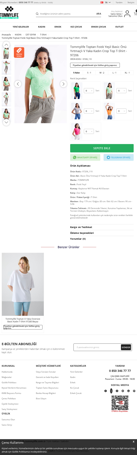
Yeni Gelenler (76, 371)
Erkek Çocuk (76, 393)
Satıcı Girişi (7, 424)
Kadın (41, 26)
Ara (98, 13)
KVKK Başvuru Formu (11, 393)
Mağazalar (7, 377)
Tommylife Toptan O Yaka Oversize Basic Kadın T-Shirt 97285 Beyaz (23, 320)
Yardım (119, 2)
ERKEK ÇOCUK (98, 26)
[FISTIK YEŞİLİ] (110, 90)
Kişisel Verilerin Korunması (14, 387)
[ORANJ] (110, 111)
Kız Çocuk (74, 387)
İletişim (131, 2)
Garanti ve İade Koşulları (47, 377)
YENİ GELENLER (21, 26)
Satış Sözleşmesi (9, 409)
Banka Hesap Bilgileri (46, 393)
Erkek (57, 26)
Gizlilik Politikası (9, 382)
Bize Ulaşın (41, 398)
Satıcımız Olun (8, 419)
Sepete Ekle (101, 148)
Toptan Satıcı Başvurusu (47, 387)
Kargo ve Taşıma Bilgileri (47, 382)
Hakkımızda (7, 371)
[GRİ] (77, 111)
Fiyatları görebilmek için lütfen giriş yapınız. (95, 65)
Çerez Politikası (9, 398)
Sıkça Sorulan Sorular (46, 371)
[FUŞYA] (77, 131)
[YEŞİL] (77, 90)
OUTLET (119, 26)
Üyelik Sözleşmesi (10, 403)
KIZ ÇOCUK (76, 26)
